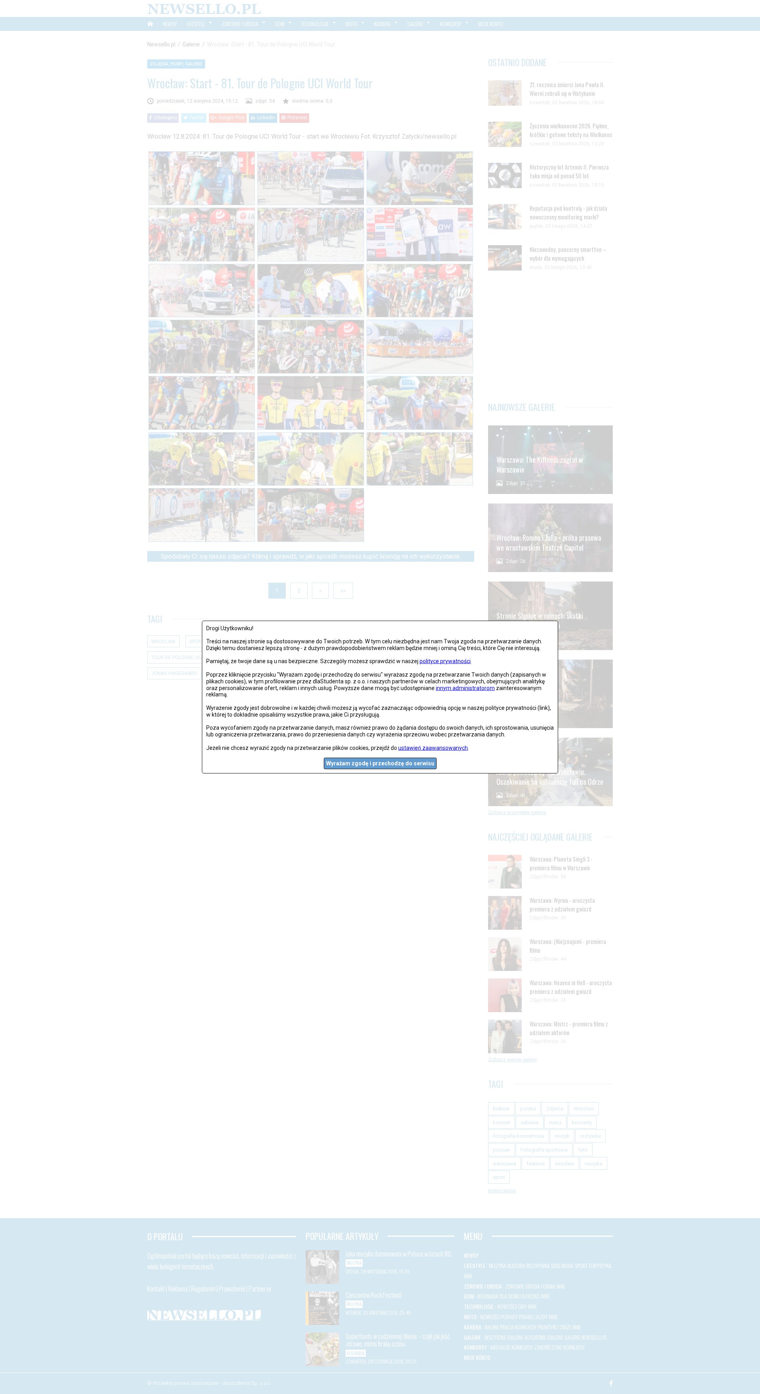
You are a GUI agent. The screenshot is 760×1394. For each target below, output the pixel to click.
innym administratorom (465, 688)
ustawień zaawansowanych (433, 747)
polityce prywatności (445, 661)
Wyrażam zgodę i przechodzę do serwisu (380, 763)
